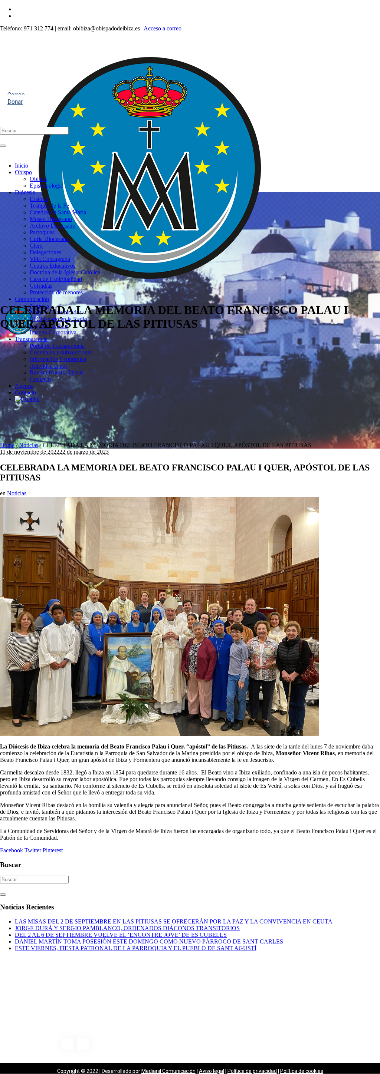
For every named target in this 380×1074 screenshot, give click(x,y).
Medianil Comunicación (168, 1071)
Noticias (28, 445)
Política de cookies (301, 1071)
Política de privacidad (252, 1071)
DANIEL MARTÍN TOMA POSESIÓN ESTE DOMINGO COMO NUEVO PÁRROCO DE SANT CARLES (149, 941)
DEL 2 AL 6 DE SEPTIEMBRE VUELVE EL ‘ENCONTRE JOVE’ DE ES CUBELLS (121, 935)
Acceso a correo (162, 28)
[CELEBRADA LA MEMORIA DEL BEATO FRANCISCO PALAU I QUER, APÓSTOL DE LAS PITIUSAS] (159, 734)
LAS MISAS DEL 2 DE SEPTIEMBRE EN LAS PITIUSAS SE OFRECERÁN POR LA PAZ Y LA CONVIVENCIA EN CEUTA (173, 921)
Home (7, 445)
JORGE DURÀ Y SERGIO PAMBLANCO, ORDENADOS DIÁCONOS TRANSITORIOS (127, 928)
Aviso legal (211, 1071)
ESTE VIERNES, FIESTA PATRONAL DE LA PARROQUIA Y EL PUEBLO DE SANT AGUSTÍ (135, 948)
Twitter (32, 850)
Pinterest (53, 850)
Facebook (11, 850)
